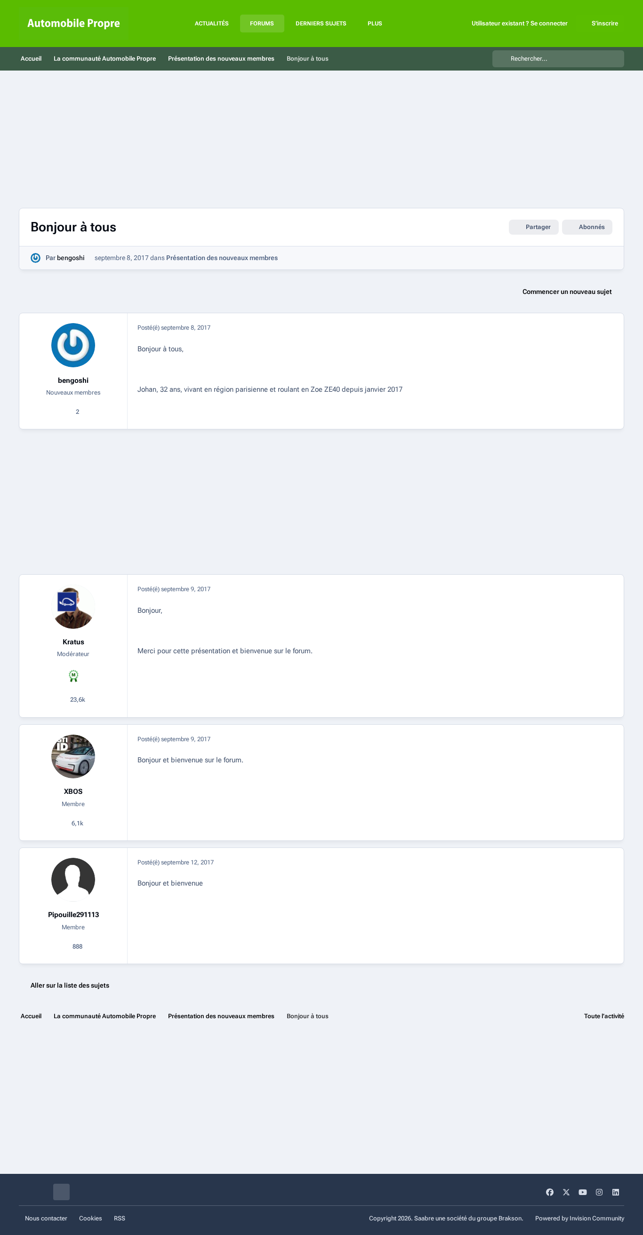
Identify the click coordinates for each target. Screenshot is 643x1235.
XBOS (73, 791)
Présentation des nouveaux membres (222, 257)
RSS (119, 1218)
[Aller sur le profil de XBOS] (73, 757)
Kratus (73, 642)
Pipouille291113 (73, 914)
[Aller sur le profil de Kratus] (73, 607)
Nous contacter (46, 1218)
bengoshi (71, 257)
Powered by (579, 1218)
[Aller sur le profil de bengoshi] (35, 258)
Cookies (90, 1218)
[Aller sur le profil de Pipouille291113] (73, 880)
